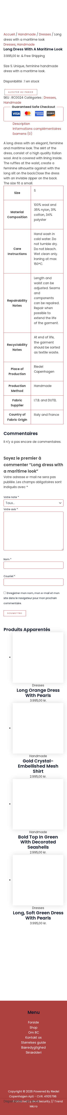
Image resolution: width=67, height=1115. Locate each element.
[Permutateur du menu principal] (59, 8)
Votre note (11, 497)
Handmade (27, 34)
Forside (33, 1022)
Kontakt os (33, 1037)
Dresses (45, 34)
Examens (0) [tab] (22, 134)
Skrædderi (33, 1052)
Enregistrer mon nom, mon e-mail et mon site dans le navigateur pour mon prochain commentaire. (31, 598)
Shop (33, 1027)
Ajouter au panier (20, 92)
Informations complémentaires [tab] (37, 129)
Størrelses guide (33, 1042)
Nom (7, 559)
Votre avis (11, 509)
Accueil (9, 34)
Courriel (9, 576)
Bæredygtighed (33, 1047)
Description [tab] (21, 124)
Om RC (33, 1032)
